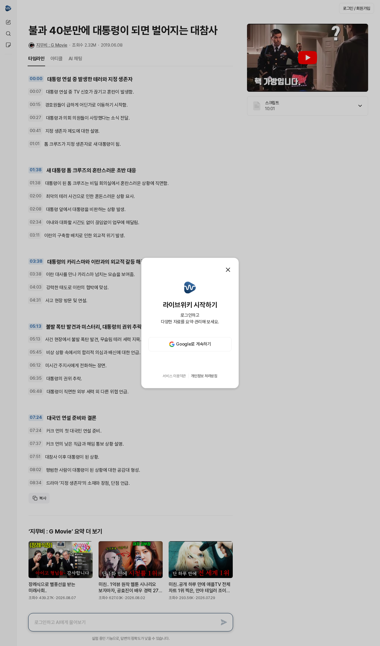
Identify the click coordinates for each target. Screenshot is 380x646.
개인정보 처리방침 (204, 376)
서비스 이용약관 (174, 376)
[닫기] (228, 270)
